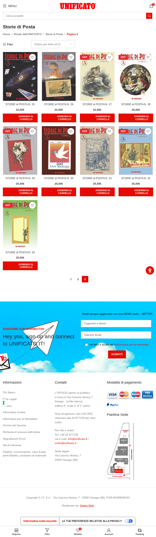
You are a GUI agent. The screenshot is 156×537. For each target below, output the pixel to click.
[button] (20, 118)
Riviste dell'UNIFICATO (28, 34)
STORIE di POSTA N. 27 (97, 104)
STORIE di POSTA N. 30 (58, 178)
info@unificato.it (77, 438)
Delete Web (87, 505)
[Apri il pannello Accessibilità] (150, 270)
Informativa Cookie (14, 412)
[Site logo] (78, 5)
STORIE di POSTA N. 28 (135, 104)
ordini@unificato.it (65, 443)
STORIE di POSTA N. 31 (97, 178)
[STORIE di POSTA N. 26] (58, 76)
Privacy (7, 405)
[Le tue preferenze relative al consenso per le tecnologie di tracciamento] (3, 402)
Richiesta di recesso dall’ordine (21, 432)
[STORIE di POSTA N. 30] (58, 150)
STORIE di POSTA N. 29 (20, 178)
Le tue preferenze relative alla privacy (92, 521)
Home (6, 34)
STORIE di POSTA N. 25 (20, 104)
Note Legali (10, 399)
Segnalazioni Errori (14, 438)
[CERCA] (149, 16)
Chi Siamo (9, 392)
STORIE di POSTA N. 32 (135, 178)
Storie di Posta (54, 34)
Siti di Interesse (12, 445)
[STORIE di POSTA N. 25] (20, 76)
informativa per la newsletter (132, 344)
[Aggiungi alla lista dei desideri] (32, 57)
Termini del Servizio (14, 425)
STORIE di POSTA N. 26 (58, 104)
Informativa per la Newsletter (20, 418)
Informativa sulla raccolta (40, 521)
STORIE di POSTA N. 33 (20, 252)
